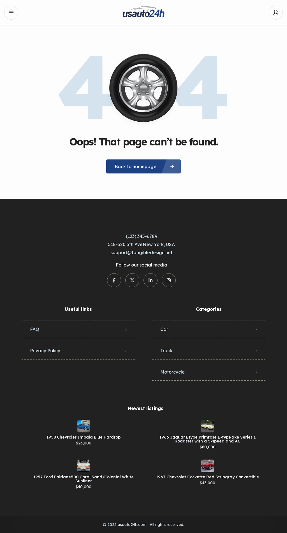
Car (164, 329)
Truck (166, 350)
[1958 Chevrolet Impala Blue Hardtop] (83, 426)
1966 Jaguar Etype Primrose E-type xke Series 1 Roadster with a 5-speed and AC (207, 439)
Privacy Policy (45, 350)
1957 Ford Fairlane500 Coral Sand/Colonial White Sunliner (83, 479)
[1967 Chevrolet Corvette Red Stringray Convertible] (207, 466)
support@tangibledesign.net (141, 252)
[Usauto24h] (143, 12)
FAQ (34, 329)
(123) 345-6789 (141, 236)
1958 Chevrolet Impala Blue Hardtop (84, 437)
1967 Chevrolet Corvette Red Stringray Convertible (207, 477)
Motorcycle (172, 372)
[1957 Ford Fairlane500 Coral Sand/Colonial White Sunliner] (83, 466)
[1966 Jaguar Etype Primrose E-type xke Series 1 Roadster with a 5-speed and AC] (207, 426)
